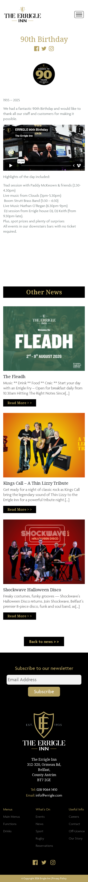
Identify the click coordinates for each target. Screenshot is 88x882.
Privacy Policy (59, 878)
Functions (9, 824)
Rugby (40, 838)
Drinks (7, 831)
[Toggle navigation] (79, 14)
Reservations (44, 846)
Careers (74, 816)
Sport (39, 831)
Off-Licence (77, 831)
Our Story (75, 838)
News (39, 824)
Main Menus (11, 816)
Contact (74, 824)
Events (40, 816)
